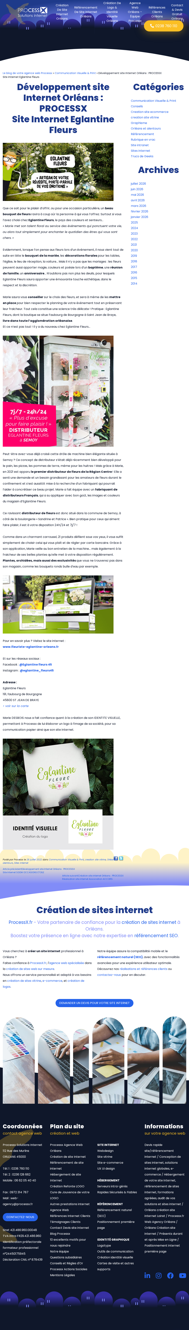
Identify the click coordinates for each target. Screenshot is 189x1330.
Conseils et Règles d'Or (66, 1263)
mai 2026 (137, 195)
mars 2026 (138, 206)
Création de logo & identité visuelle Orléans (112, 12)
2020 (134, 250)
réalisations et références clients (143, 969)
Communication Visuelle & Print (75, 73)
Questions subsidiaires (66, 1257)
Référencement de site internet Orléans (85, 12)
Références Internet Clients (70, 1216)
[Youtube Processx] (182, 1275)
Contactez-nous (20, 1217)
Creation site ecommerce (150, 112)
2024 (134, 228)
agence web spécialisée (66, 963)
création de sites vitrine (24, 981)
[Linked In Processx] (147, 1275)
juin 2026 (137, 189)
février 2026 (139, 211)
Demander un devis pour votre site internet (94, 1003)
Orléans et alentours (146, 128)
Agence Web (59, 1210)
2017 (134, 267)
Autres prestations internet (70, 1204)
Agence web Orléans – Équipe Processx (135, 12)
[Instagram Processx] (158, 1275)
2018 (134, 261)
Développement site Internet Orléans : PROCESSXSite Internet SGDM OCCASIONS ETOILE (39, 870)
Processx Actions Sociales (68, 1269)
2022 (134, 239)
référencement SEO (156, 936)
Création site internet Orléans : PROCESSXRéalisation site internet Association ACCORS (92, 877)
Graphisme (139, 123)
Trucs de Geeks (142, 156)
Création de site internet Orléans (62, 12)
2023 (134, 233)
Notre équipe (59, 1251)
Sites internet (21, 862)
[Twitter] (121, 858)
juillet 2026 (138, 184)
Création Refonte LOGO (67, 1186)
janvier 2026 (139, 217)
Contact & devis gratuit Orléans (177, 12)
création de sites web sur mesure (30, 969)
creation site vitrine (95, 859)
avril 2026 (138, 200)
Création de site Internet (68, 1157)
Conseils (137, 106)
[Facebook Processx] (170, 1275)
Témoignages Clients (65, 1222)
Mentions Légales (62, 1275)
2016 (134, 272)
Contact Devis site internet (69, 1228)
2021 (134, 245)
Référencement (142, 134)
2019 (134, 256)
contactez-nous (109, 975)
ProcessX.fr (21, 922)
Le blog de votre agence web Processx (27, 73)
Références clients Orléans (157, 12)
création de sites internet (149, 922)
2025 (134, 222)
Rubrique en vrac (143, 139)
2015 (134, 278)
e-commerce (52, 981)
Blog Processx (60, 1234)
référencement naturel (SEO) (120, 957)
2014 (134, 283)
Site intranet (140, 145)
